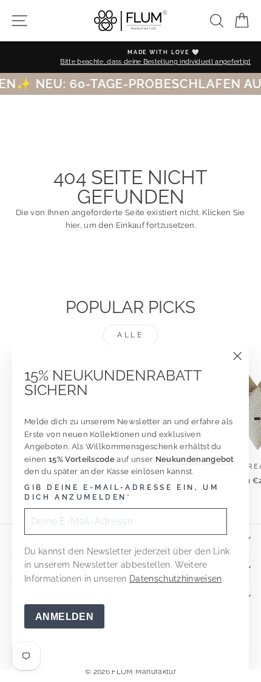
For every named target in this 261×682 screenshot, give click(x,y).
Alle (130, 335)
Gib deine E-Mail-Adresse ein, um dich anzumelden (121, 492)
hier (73, 225)
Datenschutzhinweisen (175, 579)
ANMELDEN (64, 616)
